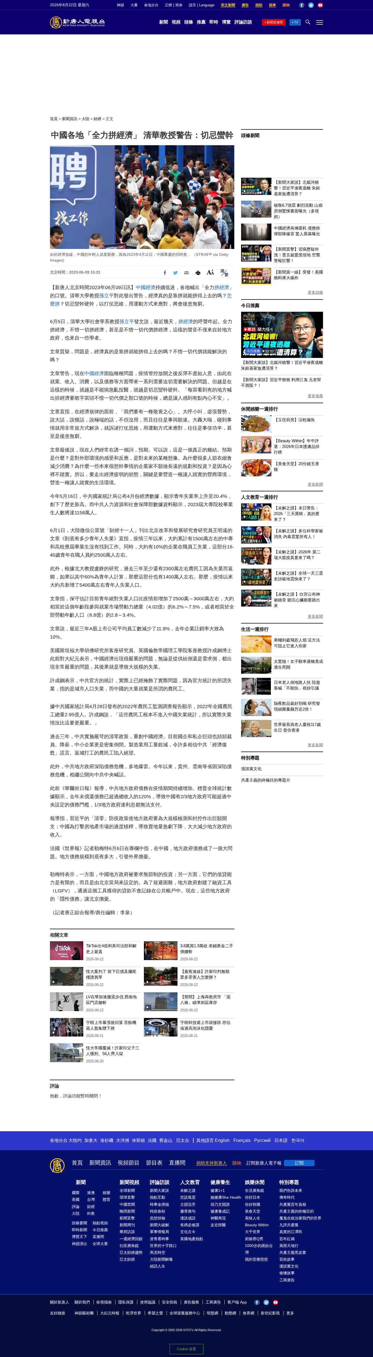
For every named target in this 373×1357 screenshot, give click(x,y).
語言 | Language (201, 5)
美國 (75, 1199)
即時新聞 (79, 1230)
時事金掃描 (159, 1204)
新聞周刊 (127, 1225)
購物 (286, 5)
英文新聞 (228, 5)
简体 (178, 5)
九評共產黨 (288, 1225)
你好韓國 (252, 1204)
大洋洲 (122, 1140)
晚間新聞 (127, 1211)
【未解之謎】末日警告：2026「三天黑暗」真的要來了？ (296, 514)
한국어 (297, 1140)
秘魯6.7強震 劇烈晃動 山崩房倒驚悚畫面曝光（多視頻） (298, 211)
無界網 (248, 1313)
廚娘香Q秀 (254, 1239)
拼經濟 (221, 287)
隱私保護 (126, 1302)
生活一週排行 (255, 629)
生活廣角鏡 (254, 1190)
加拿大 (90, 1140)
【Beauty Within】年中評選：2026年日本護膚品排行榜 (296, 446)
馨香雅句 (188, 1211)
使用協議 (147, 1302)
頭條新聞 (250, 135)
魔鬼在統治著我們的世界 (300, 1218)
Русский (262, 1140)
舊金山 (165, 1140)
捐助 (258, 5)
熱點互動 (157, 1197)
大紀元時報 (109, 1313)
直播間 (177, 1163)
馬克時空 (157, 1252)
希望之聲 (155, 1313)
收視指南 (104, 1302)
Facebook (301, 5)
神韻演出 (79, 1244)
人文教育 (190, 1182)
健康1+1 (218, 1190)
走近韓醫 (218, 1225)
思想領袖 (157, 1218)
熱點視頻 (100, 1223)
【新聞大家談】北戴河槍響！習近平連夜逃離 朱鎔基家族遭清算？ (297, 188)
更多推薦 (315, 396)
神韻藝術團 (84, 1313)
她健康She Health (226, 1197)
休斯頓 (138, 1140)
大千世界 (252, 1232)
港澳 (91, 1192)
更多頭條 (315, 292)
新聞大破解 (159, 1225)
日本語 (281, 1140)
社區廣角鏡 (129, 1245)
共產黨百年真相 (292, 1204)
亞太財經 (127, 1259)
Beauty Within (257, 1225)
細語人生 (157, 1266)
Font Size (210, 272)
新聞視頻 (129, 1182)
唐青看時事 (159, 1239)
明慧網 (212, 1313)
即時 (213, 22)
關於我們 (82, 1302)
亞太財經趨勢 (131, 1252)
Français (241, 1140)
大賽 (134, 5)
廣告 (245, 5)
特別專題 (250, 758)
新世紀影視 (270, 1313)
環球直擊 (127, 1197)
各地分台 (151, 5)
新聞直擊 (127, 1218)
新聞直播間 (275, 22)
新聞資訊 (69, 119)
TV (296, 22)
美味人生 (252, 1218)
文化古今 (188, 1232)
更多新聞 (315, 484)
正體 (168, 5)
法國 (152, 1140)
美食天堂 (252, 1211)
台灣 (91, 1199)
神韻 (120, 5)
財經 (97, 119)
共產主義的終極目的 (296, 1211)
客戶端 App (237, 1302)
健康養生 (220, 1182)
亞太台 (182, 1140)
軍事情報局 (159, 1232)
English (222, 1140)
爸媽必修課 (189, 1225)
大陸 (85, 119)
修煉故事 (287, 1273)
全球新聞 (127, 1190)
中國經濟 (145, 287)
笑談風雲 (188, 1197)
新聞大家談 (159, 1190)
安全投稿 (169, 1302)
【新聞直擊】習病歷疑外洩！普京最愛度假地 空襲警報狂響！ (297, 255)
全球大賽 (100, 1244)
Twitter (311, 5)
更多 (290, 1313)
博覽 (226, 22)
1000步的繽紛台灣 (259, 1249)
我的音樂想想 (256, 1259)
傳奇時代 (287, 1197)
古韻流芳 (188, 1204)
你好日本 (252, 1197)
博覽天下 (79, 1236)
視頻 (176, 22)
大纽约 (75, 1140)
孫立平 (106, 295)
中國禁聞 (127, 1204)
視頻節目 (129, 1163)
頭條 (188, 22)
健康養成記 (220, 1211)
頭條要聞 (79, 1223)
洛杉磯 (106, 1140)
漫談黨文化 (251, 768)
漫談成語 (188, 1218)
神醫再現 (218, 1218)
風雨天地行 (288, 1245)
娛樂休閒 (255, 1182)
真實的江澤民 (290, 1232)
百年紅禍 (287, 1239)
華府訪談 (127, 1232)
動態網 (230, 1313)
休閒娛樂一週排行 (259, 409)
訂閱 (299, 1163)
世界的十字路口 (163, 1245)
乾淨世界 (133, 1313)
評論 (75, 1206)
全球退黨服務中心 (185, 1313)
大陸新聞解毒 (161, 1259)
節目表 (154, 1163)
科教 (91, 1213)
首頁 (54, 119)
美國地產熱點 (191, 1239)
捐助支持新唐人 (211, 1163)
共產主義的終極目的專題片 (265, 780)
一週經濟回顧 (131, 1239)
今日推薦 (250, 305)
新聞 (163, 22)
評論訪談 (243, 22)
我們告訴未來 (290, 1190)
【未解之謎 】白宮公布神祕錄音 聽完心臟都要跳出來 (297, 600)
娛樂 (106, 1192)
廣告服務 (191, 1302)
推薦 (201, 22)
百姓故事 (287, 1259)
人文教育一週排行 (259, 497)
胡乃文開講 (220, 1204)
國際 (75, 1192)
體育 (106, 1199)
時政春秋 (157, 1211)
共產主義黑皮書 (292, 1252)
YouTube (320, 5)
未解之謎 (188, 1190)
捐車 (272, 5)
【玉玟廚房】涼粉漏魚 (294, 419)
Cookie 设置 (186, 1349)
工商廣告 (287, 1280)
